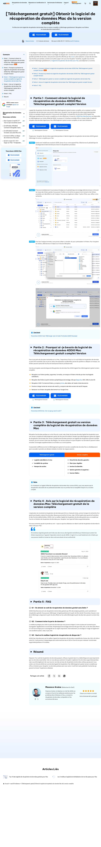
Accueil (7, 783)
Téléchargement (76, 2)
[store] (85, 3)
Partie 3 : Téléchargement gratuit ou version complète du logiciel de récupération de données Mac (14, 79)
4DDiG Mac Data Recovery (84, 116)
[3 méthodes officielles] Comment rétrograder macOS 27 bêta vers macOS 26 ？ (12, 127)
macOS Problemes (74, 41)
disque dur (79, 380)
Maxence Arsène (30, 41)
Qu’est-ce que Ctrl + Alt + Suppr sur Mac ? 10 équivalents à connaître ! (13, 142)
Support (66, 2)
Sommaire (6, 54)
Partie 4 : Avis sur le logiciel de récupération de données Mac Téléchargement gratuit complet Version (62, 82)
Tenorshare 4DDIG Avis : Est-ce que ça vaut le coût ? (46, 411)
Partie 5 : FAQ (7, 93)
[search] (90, 3)
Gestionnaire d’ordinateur (54, 2)
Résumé (6, 97)
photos (62, 383)
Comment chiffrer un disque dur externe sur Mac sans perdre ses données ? (12, 137)
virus (72, 56)
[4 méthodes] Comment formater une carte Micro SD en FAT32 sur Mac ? (12, 132)
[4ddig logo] (6, 3)
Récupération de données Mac (12, 113)
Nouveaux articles (9, 117)
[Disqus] (50, 733)
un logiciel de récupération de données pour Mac (64, 60)
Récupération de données (19, 2)
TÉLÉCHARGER (41, 35)
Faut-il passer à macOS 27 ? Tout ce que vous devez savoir (12, 121)
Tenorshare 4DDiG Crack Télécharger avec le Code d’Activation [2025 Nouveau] (54, 336)
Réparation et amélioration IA (37, 2)
